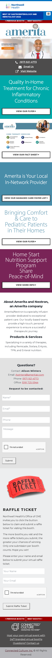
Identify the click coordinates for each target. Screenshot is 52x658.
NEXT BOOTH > (34, 21)
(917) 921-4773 (28, 62)
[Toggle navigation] (48, 13)
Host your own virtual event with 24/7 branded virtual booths (26, 637)
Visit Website (28, 71)
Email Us (28, 66)
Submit (9, 460)
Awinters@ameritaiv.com (29, 374)
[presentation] (24, 447)
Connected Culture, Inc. (19, 650)
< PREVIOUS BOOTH (14, 21)
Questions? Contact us (26, 643)
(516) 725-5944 (30, 382)
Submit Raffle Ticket (16, 606)
